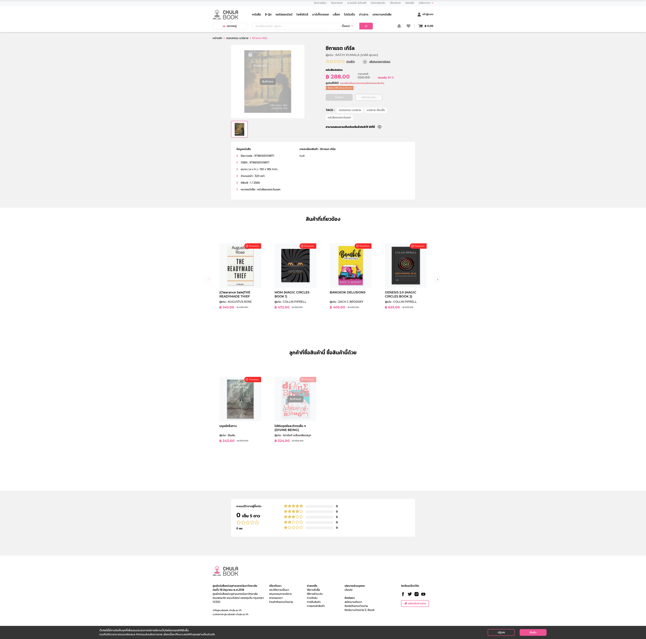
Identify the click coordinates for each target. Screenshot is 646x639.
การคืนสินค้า (314, 602)
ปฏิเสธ (501, 632)
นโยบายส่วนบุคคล (355, 585)
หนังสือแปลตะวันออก (339, 117)
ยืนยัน (533, 632)
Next (437, 279)
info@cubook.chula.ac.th (227, 610)
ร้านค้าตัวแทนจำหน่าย (281, 602)
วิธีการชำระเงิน (315, 593)
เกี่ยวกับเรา (275, 585)
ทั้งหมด (346, 26)
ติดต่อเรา (350, 597)
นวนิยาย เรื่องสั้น (376, 110)
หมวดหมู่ (232, 26)
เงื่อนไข (348, 589)
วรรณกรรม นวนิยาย (350, 110)
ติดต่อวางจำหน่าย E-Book (360, 610)
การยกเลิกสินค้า (316, 606)
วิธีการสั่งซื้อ (313, 589)
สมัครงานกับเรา (353, 602)
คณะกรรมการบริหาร (280, 593)
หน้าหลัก (217, 38)
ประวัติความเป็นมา (279, 589)
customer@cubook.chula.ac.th (230, 614)
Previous (208, 279)
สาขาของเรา (276, 597)
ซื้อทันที (339, 97)
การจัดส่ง (312, 597)
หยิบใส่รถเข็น (368, 97)
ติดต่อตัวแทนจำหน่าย (356, 606)
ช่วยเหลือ (312, 585)
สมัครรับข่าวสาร (417, 603)
